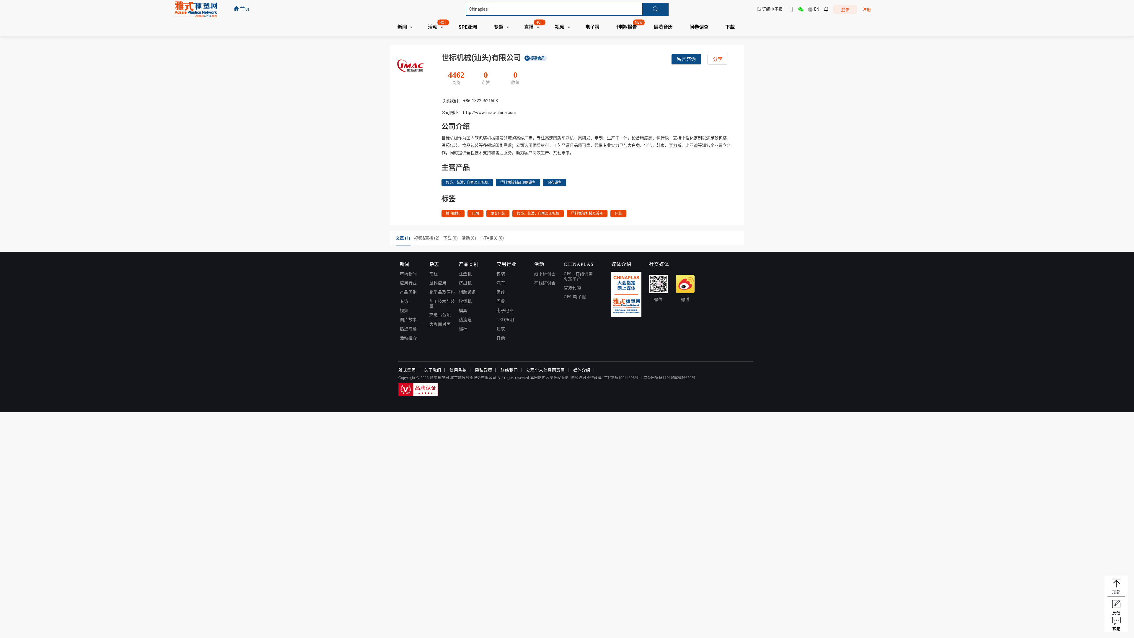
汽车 (500, 283)
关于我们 (432, 370)
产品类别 (408, 292)
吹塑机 (465, 301)
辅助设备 (467, 292)
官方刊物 (572, 288)
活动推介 (408, 338)
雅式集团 (407, 370)
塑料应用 (438, 283)
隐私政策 (483, 370)
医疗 (500, 292)
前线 (433, 274)
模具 (463, 310)
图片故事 (408, 320)
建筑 (500, 329)
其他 (500, 338)
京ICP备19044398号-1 (623, 378)
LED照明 (505, 320)
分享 (717, 59)
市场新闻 (408, 274)
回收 (500, 301)
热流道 (465, 320)
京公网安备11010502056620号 (669, 378)
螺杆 (463, 329)
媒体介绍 (581, 370)
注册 (867, 9)
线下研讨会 (545, 274)
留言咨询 (686, 59)
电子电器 (505, 310)
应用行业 (408, 283)
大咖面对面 (440, 324)
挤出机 (465, 283)
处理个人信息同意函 (545, 370)
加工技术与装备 (442, 303)
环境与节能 (440, 315)
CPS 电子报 (575, 297)
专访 (404, 301)
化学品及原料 (442, 292)
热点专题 (408, 329)
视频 (404, 310)
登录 (845, 9)
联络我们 (509, 370)
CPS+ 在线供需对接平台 (578, 276)
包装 (500, 274)
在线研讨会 (545, 283)
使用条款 (458, 370)
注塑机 (465, 274)
